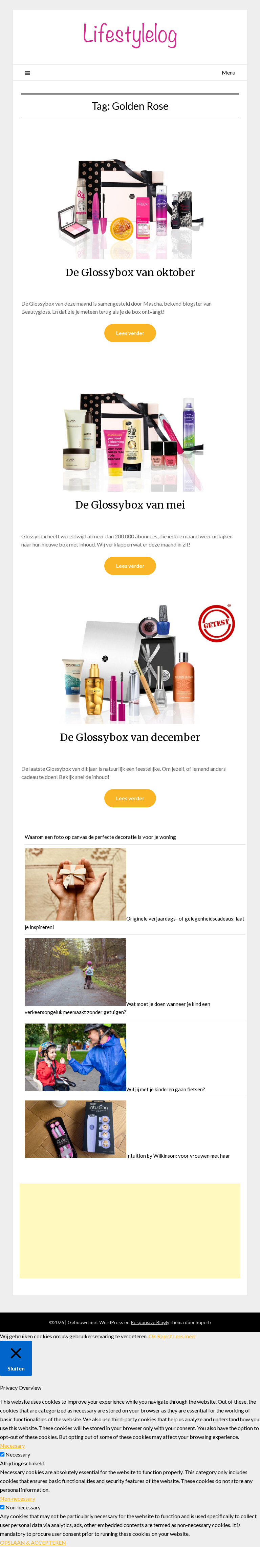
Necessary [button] (12, 1445)
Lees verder (130, 333)
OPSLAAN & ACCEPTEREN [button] (33, 1542)
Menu (228, 72)
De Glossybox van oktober (130, 272)
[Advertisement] (130, 1230)
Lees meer (184, 1336)
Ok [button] (152, 1336)
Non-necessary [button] (17, 1498)
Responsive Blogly (150, 1322)
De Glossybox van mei (130, 504)
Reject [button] (164, 1336)
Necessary (17, 1454)
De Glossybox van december (130, 737)
